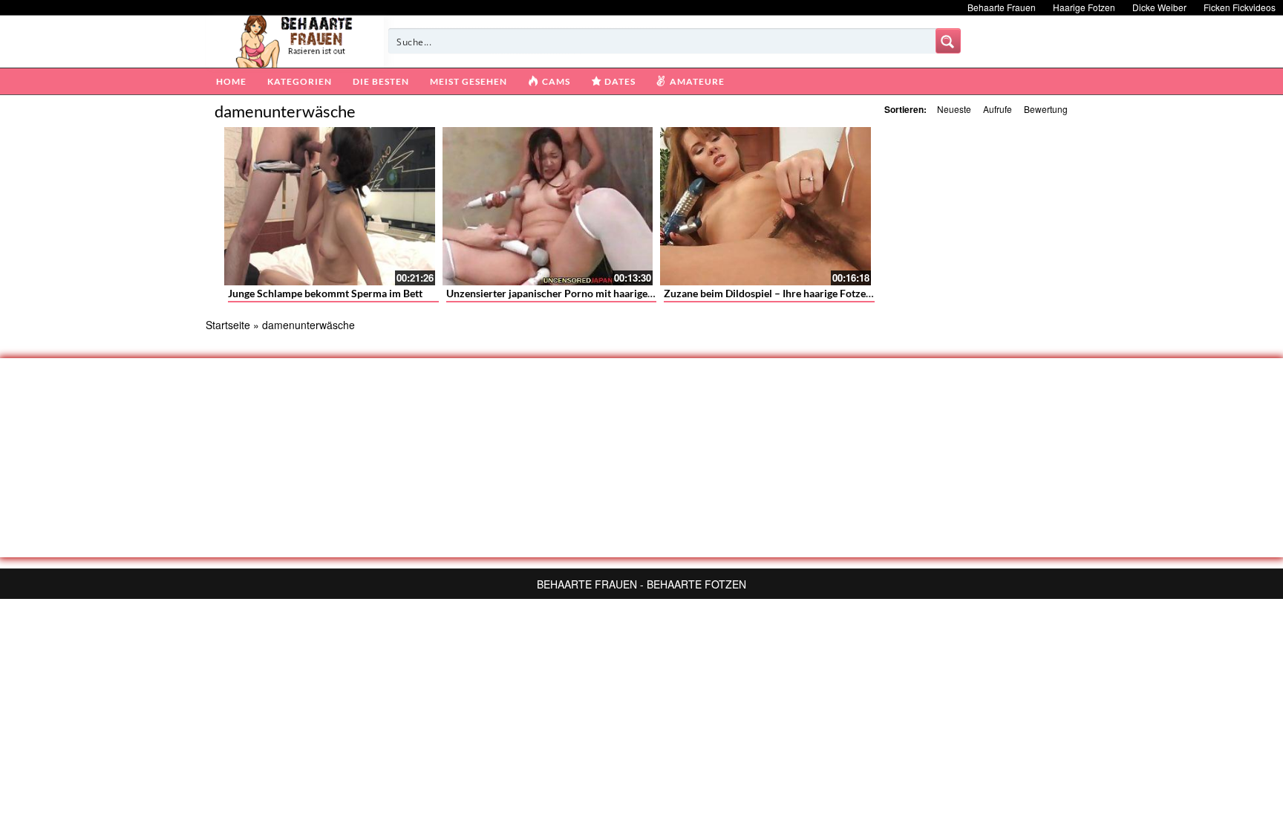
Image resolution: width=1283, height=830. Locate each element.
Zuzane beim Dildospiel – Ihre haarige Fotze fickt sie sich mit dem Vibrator (835, 293)
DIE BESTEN (381, 81)
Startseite (228, 324)
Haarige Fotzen (1084, 7)
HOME (231, 81)
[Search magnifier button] (948, 41)
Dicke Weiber (1159, 7)
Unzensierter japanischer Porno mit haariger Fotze (563, 293)
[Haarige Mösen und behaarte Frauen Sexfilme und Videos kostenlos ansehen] (295, 40)
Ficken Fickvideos (1240, 7)
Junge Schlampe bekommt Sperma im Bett (325, 293)
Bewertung (1046, 109)
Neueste (954, 109)
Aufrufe (997, 109)
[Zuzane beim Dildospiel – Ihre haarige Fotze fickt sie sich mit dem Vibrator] (765, 206)
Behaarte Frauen (1001, 7)
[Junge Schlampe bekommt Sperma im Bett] (329, 206)
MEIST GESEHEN (468, 81)
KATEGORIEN (299, 81)
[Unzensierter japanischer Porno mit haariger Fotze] (548, 206)
